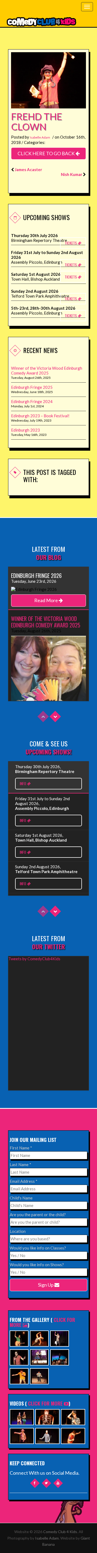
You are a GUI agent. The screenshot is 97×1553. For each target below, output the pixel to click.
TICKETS (71, 243)
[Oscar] (47, 1416)
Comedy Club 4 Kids (60, 1531)
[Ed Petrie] (59, 1338)
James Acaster (28, 169)
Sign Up (46, 1285)
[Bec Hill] (39, 1357)
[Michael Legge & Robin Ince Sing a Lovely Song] (47, 1435)
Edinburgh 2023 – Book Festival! (40, 415)
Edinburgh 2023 (25, 430)
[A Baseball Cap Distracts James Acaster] (73, 1416)
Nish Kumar (71, 174)
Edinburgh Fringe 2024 (32, 401)
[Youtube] (58, 1483)
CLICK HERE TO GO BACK (46, 153)
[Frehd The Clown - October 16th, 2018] (48, 79)
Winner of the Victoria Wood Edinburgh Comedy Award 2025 (46, 370)
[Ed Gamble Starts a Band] (73, 1435)
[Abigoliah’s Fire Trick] (22, 1435)
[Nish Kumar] (59, 1357)
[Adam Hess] (19, 1375)
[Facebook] (35, 1483)
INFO (23, 783)
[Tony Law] (39, 1375)
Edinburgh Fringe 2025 (32, 387)
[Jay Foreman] (19, 1338)
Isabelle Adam (40, 137)
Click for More (45, 1403)
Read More (46, 600)
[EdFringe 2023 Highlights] (22, 1416)
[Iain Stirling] (19, 1357)
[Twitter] (46, 1483)
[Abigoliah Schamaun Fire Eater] (39, 1338)
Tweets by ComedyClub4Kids (34, 958)
